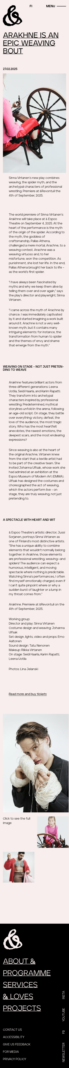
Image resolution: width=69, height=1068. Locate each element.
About (19, 961)
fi (31, 6)
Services (20, 985)
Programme (27, 973)
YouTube (63, 1015)
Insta (63, 995)
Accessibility (13, 1037)
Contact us (12, 1029)
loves (18, 996)
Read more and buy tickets (28, 694)
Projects (22, 1008)
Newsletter (63, 1052)
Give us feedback (16, 1044)
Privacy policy (14, 1059)
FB (63, 1032)
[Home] (12, 15)
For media (11, 1051)
